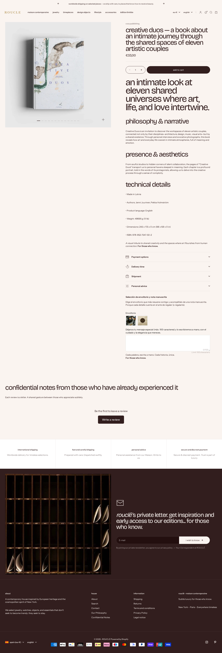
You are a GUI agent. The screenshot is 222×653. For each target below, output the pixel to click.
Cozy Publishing (132, 23)
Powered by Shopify (119, 639)
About (94, 599)
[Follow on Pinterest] (215, 642)
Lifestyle (97, 12)
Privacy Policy (140, 613)
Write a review (111, 419)
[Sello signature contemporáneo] (142, 320)
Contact (95, 608)
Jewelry (56, 12)
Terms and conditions (144, 608)
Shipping (138, 599)
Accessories (110, 12)
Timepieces (68, 12)
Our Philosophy (99, 613)
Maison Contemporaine (38, 12)
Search (94, 603)
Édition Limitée (126, 12)
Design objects (83, 12)
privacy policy (166, 548)
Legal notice (139, 617)
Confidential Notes (100, 617)
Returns (137, 603)
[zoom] (103, 119)
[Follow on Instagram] (206, 642)
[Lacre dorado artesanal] (131, 320)
